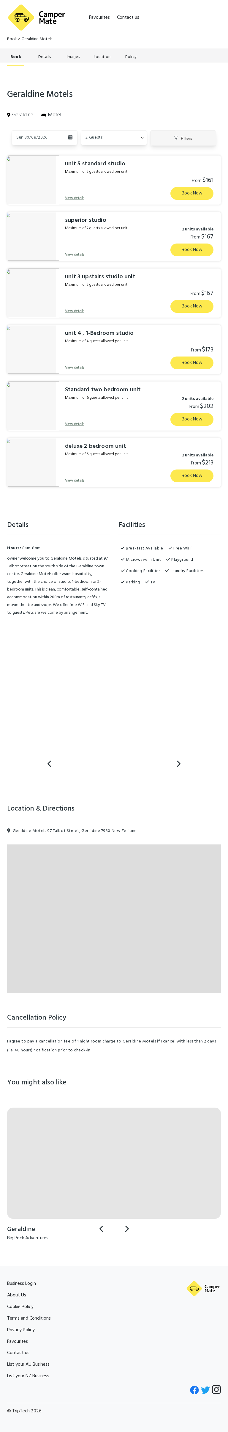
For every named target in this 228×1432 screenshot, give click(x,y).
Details (44, 57)
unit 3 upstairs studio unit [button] (100, 277)
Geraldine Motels (36, 39)
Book (12, 39)
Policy (131, 57)
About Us (16, 1295)
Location (102, 57)
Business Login (21, 1283)
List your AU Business (28, 1364)
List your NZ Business (28, 1376)
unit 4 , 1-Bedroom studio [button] (99, 333)
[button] (114, 137)
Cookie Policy (20, 1307)
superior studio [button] (85, 220)
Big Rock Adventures (27, 1238)
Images (73, 57)
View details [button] (74, 198)
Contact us (128, 17)
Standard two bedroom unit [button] (103, 390)
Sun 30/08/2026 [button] (32, 137)
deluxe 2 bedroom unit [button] (95, 446)
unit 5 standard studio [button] (95, 164)
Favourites (99, 17)
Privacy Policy (21, 1330)
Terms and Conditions (29, 1318)
